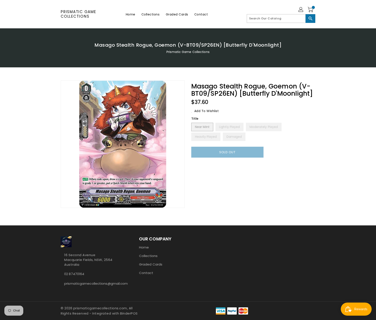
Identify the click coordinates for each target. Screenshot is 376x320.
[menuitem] (130, 14)
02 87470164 (74, 274)
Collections (148, 256)
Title (195, 118)
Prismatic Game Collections (78, 14)
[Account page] (301, 9)
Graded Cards (150, 264)
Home (144, 247)
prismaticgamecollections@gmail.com (91, 283)
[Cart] (311, 9)
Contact (146, 273)
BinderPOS (129, 313)
